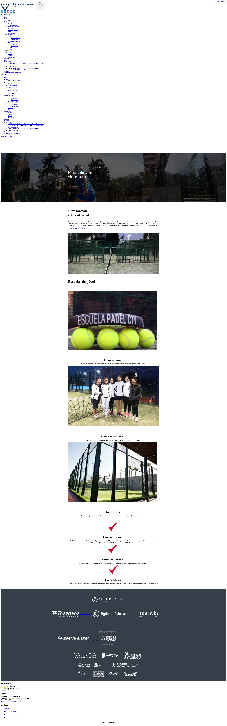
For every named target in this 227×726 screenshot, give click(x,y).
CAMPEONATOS (9, 122)
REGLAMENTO (80, 228)
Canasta (10, 114)
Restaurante (7, 79)
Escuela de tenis (15, 98)
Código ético (11, 93)
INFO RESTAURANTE (15, 81)
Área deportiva (8, 95)
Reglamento (14, 100)
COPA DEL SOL (13, 127)
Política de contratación (10, 718)
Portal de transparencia (14, 87)
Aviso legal (7, 708)
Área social (7, 111)
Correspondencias (13, 85)
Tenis (9, 96)
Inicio (5, 77)
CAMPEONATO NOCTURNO (17, 130)
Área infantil (11, 117)
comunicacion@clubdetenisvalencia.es (11, 701)
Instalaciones (11, 89)
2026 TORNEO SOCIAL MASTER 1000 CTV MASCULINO (26, 124)
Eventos (6, 120)
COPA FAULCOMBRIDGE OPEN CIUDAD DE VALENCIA (26, 125)
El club (6, 82)
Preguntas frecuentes (13, 92)
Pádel (9, 103)
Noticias (6, 119)
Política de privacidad (10, 711)
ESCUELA (71, 228)
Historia (10, 84)
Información (14, 104)
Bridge (10, 112)
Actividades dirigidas (14, 101)
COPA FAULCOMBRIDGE (12, 133)
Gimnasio (10, 108)
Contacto (6, 132)
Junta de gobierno (13, 90)
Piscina (10, 109)
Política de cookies (9, 715)
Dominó (10, 116)
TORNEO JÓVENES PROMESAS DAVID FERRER (23, 128)
